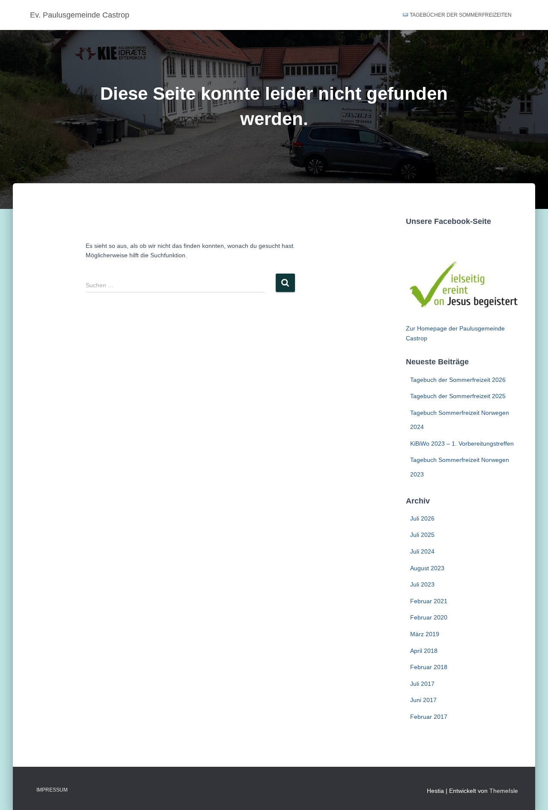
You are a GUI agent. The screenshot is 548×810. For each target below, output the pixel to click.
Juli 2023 (422, 584)
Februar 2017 (428, 716)
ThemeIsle (503, 790)
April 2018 (424, 650)
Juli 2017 (422, 683)
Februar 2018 (428, 667)
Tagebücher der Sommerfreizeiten (460, 15)
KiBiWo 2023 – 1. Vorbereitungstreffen (462, 443)
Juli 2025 (422, 534)
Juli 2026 (422, 518)
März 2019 (424, 634)
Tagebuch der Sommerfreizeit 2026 (458, 379)
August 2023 (427, 568)
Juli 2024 (422, 551)
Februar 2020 (428, 617)
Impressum (52, 790)
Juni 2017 (423, 700)
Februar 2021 (428, 601)
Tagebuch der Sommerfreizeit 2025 (458, 396)
